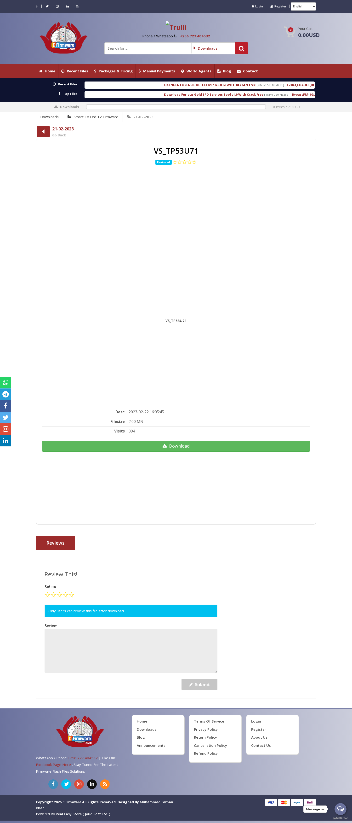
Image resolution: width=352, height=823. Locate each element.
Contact (250, 71)
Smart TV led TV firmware (96, 116)
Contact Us (261, 745)
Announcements (151, 745)
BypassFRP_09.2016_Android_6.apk (266, 94)
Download (179, 446)
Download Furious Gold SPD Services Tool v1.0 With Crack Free (161, 94)
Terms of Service (209, 721)
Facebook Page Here (54, 764)
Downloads (49, 116)
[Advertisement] (176, 234)
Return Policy (205, 737)
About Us (259, 737)
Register (280, 6)
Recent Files (77, 71)
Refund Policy (206, 753)
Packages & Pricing (116, 71)
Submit (202, 684)
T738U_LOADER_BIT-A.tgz (254, 85)
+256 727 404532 (195, 36)
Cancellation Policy (210, 745)
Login (259, 6)
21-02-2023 (143, 116)
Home (50, 71)
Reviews (55, 543)
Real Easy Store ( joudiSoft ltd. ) (83, 814)
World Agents (199, 71)
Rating (50, 586)
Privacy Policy (206, 729)
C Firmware (71, 802)
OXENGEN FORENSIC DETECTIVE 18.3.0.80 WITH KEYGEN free (158, 85)
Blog (227, 71)
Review (51, 625)
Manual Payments (159, 71)
